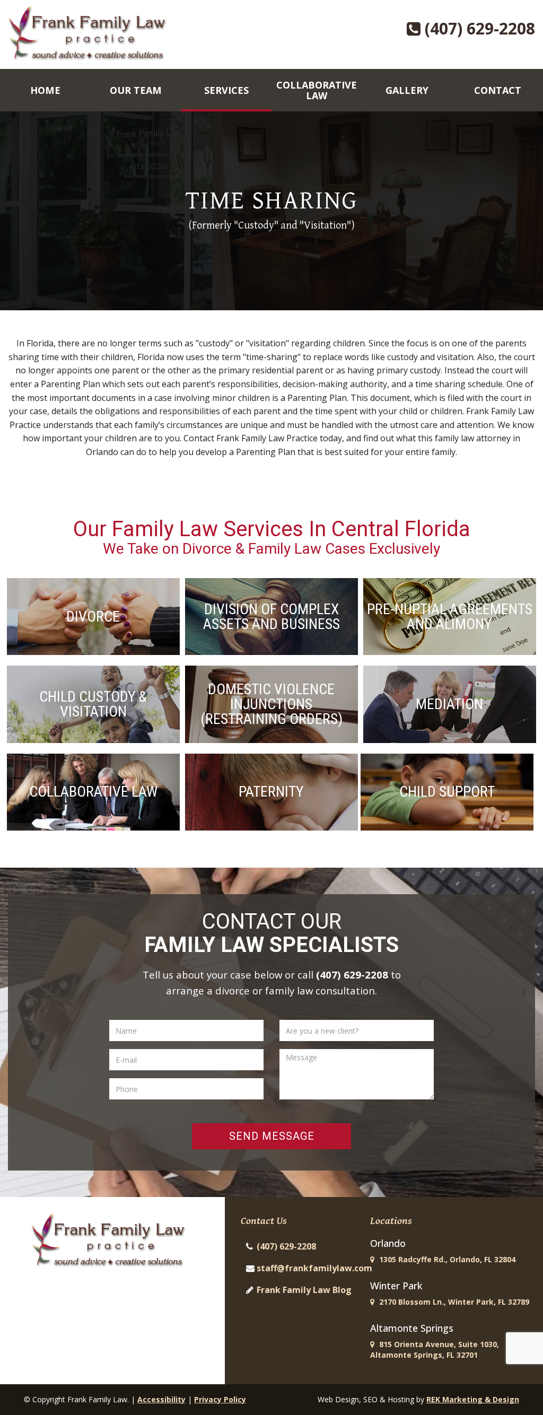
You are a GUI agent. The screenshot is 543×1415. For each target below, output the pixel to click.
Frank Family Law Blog (304, 1290)
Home (45, 90)
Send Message (271, 1136)
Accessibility (161, 1399)
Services (226, 90)
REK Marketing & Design (472, 1399)
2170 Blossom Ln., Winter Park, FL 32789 (453, 1302)
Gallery (407, 90)
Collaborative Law (316, 90)
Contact (497, 90)
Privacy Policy (220, 1399)
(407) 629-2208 (478, 28)
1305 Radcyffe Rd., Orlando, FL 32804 (446, 1259)
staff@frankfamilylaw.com (314, 1268)
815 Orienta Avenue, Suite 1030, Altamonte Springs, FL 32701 (434, 1349)
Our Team (136, 90)
